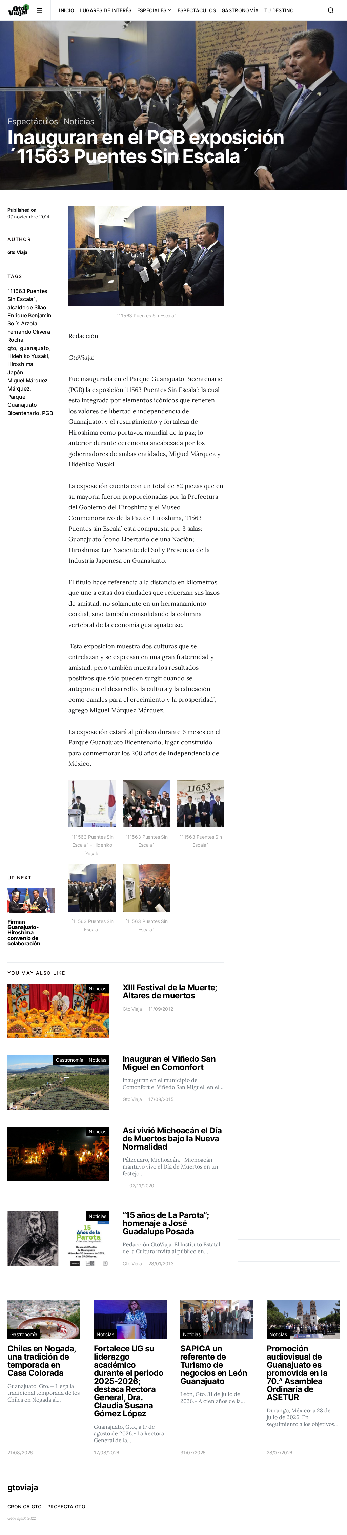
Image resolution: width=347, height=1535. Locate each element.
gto (11, 347)
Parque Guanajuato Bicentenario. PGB (30, 404)
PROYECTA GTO (66, 1506)
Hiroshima (20, 364)
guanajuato (34, 347)
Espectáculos (197, 10)
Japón (15, 372)
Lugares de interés (105, 10)
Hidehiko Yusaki (27, 356)
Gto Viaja (17, 252)
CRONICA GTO (24, 1506)
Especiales (152, 10)
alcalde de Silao (26, 307)
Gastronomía (240, 10)
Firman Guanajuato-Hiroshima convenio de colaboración (23, 932)
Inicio (66, 10)
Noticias (79, 121)
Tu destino (279, 10)
